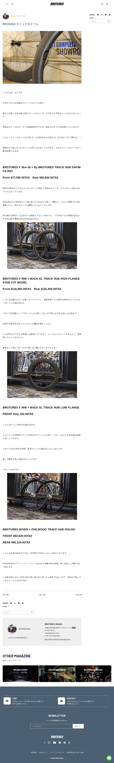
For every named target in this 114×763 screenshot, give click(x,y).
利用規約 (34, 752)
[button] (6, 4)
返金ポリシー (43, 752)
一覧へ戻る (42, 595)
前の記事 (6, 595)
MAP (73, 627)
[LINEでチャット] (109, 758)
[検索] (32, 612)
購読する (77, 726)
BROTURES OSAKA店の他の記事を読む (58, 639)
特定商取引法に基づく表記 (75, 752)
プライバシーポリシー (57, 752)
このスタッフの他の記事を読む (17, 637)
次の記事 (79, 595)
